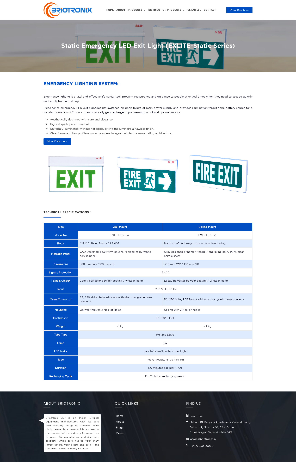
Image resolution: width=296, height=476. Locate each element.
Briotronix (69, 469)
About (120, 10)
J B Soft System (233, 469)
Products (135, 10)
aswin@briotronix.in (203, 439)
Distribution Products (164, 10)
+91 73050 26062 (201, 445)
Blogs (119, 427)
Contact (210, 10)
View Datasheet (57, 141)
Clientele (194, 10)
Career (120, 433)
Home (110, 10)
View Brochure (239, 10)
